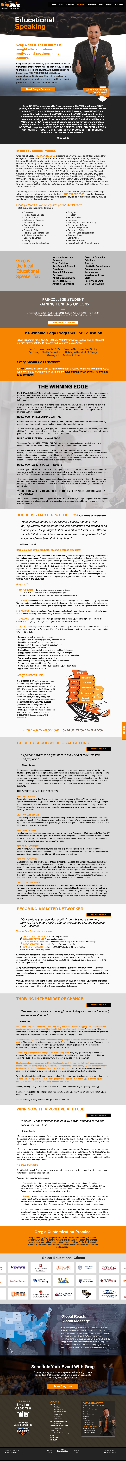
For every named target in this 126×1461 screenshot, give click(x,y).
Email (20, 1405)
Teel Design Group (110, 1452)
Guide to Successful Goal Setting (80, 349)
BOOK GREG (54, 1437)
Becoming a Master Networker (45, 352)
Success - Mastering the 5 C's (44, 349)
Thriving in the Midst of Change (81, 352)
